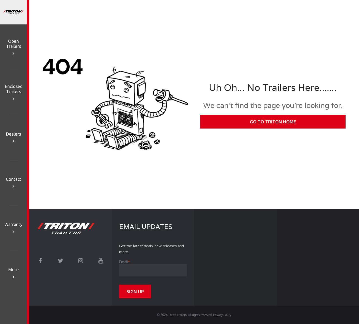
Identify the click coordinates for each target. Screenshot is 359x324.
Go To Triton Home (273, 121)
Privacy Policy (222, 315)
